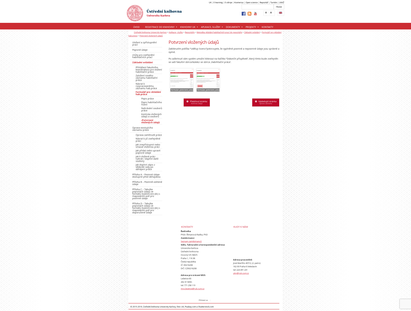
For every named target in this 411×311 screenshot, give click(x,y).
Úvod (136, 26)
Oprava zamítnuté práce (149, 134)
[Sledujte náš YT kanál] (255, 14)
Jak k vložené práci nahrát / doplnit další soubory (147, 158)
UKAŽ (281, 2)
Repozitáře (190, 32)
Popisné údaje (140, 49)
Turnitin (273, 2)
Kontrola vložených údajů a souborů (151, 115)
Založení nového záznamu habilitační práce (146, 78)
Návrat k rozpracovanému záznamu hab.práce (146, 86)
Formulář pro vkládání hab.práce (148, 93)
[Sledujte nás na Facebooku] (243, 14)
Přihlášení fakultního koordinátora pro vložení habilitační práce (149, 69)
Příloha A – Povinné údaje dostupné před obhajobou (146, 175)
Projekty (251, 26)
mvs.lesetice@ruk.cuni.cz (192, 288)
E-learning (218, 2)
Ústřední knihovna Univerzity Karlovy (150, 32)
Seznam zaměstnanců (191, 241)
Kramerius (239, 2)
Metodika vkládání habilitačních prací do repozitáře (219, 32)
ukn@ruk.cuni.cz (241, 273)
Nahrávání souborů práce (151, 109)
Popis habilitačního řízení (151, 103)
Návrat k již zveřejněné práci (148, 139)
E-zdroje (228, 2)
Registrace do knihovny (160, 26)
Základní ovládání (252, 32)
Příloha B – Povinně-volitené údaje (147, 183)
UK (210, 2)
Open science (252, 2)
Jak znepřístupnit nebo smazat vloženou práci (148, 145)
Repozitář (264, 2)
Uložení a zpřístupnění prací (144, 43)
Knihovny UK (187, 26)
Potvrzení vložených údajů (151, 35)
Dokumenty (233, 26)
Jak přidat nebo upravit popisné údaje (148, 151)
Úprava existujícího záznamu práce (142, 128)
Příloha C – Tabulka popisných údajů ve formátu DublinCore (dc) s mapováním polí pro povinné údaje (146, 194)
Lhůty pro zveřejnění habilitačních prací (143, 56)
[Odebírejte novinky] (249, 14)
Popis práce (147, 98)
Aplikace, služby (210, 26)
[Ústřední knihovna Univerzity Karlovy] (154, 19)
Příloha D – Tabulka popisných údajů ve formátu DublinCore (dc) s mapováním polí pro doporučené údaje (146, 208)
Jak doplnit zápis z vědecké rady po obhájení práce (145, 167)
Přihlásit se (203, 300)
